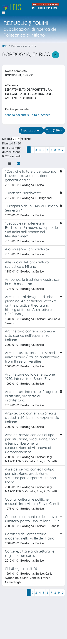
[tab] (9, 163)
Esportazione (30, 130)
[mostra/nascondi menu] (3, 12)
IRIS (4, 46)
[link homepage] (13, 6)
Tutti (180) (53, 130)
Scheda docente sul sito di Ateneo (28, 115)
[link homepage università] (45, 6)
